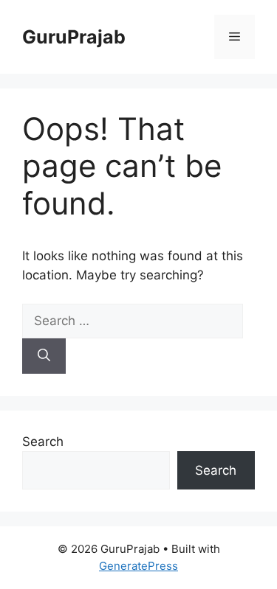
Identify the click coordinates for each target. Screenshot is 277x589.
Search (43, 441)
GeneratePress (138, 566)
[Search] (44, 356)
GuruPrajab (74, 37)
